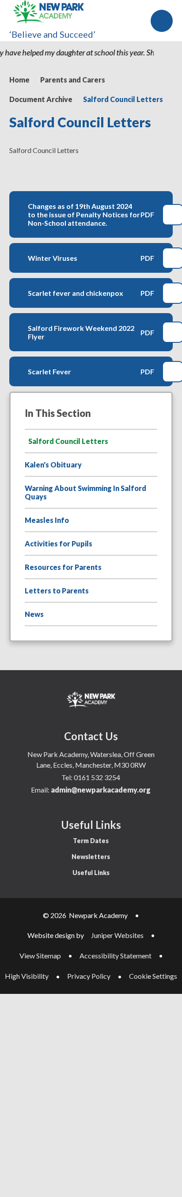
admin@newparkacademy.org (101, 789)
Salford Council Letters (123, 99)
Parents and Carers (72, 79)
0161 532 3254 (97, 777)
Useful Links (91, 872)
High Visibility (27, 976)
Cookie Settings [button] (153, 976)
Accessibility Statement (116, 955)
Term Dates (91, 840)
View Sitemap (40, 955)
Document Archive (40, 99)
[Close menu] (162, 21)
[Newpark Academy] (48, 12)
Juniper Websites (117, 935)
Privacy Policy (88, 976)
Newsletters (91, 856)
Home (19, 79)
